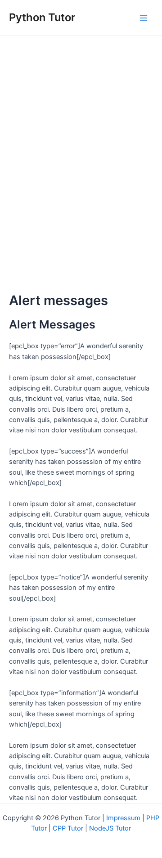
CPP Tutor (68, 828)
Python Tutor (42, 17)
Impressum (123, 818)
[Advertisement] (81, 121)
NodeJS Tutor (110, 828)
